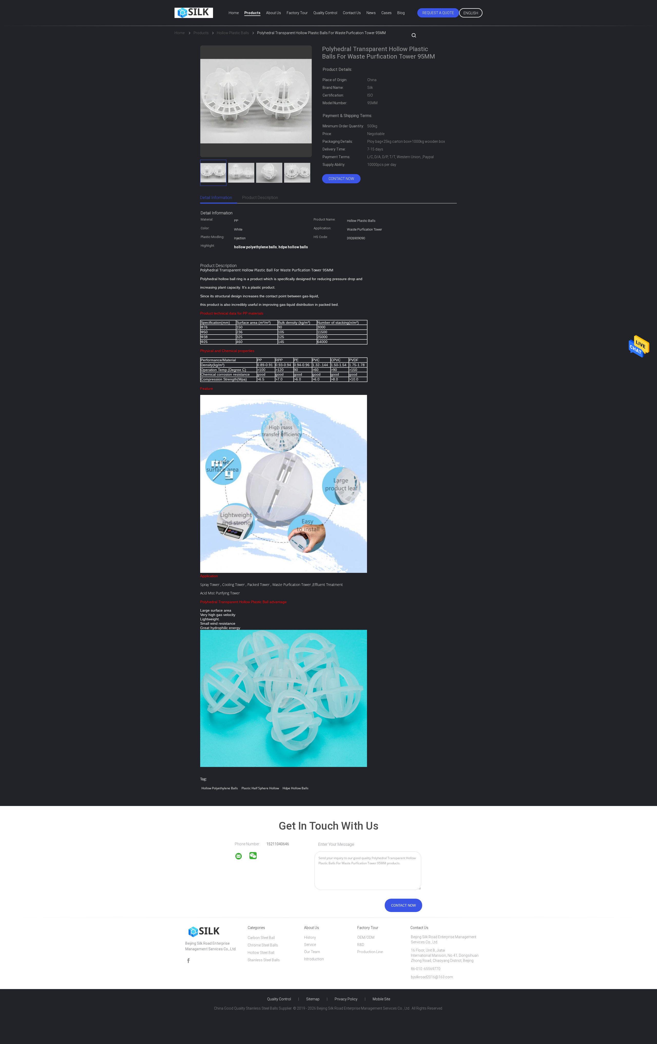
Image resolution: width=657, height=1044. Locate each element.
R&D (360, 945)
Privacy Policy (346, 999)
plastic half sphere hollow (260, 788)
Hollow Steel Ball (261, 953)
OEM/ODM (365, 937)
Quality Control (325, 13)
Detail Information (216, 197)
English (470, 13)
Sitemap (313, 999)
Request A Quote (438, 13)
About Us (273, 13)
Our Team (312, 952)
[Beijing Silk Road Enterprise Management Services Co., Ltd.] (242, 857)
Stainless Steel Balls (264, 960)
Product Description (260, 197)
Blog (401, 13)
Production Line (370, 952)
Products (252, 13)
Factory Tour (297, 13)
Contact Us (352, 13)
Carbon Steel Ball (261, 938)
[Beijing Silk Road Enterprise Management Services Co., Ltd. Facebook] (188, 960)
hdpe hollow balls (295, 788)
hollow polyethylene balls (219, 788)
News (371, 13)
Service (310, 945)
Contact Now (341, 179)
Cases (386, 13)
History (310, 937)
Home (234, 13)
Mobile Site (381, 999)
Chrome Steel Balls (263, 945)
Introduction (314, 959)
